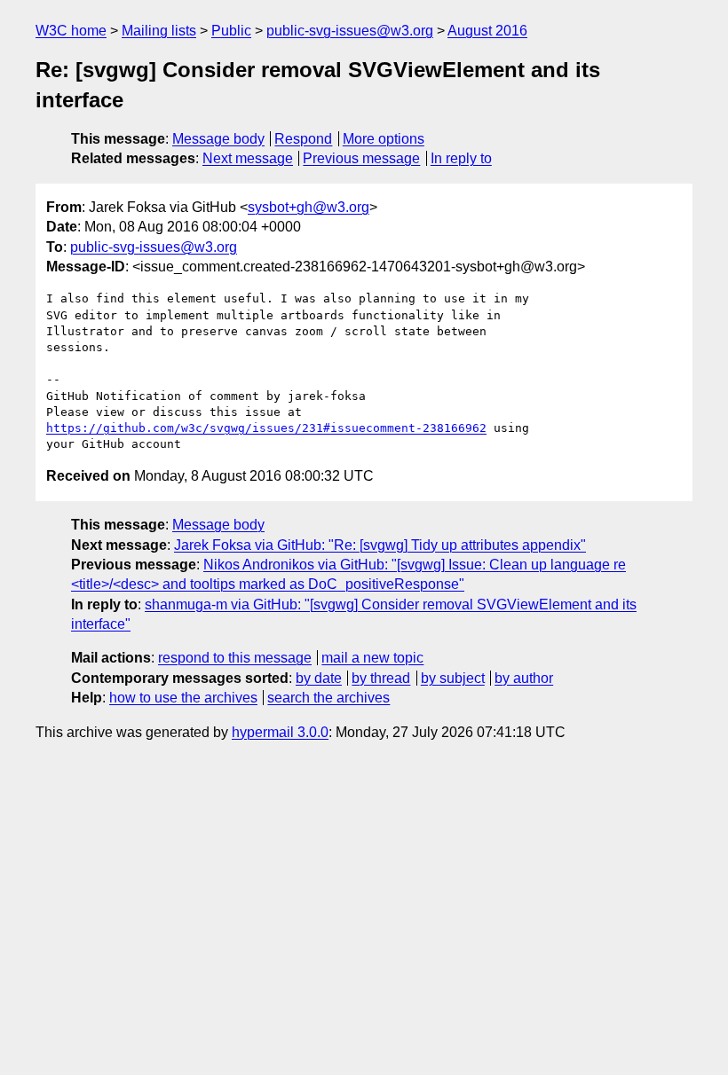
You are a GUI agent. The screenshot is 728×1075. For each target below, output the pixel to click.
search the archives (328, 697)
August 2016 (487, 30)
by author (524, 678)
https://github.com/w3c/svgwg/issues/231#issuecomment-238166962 (266, 428)
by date (319, 678)
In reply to (461, 158)
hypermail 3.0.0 (280, 732)
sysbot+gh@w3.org (308, 207)
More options (383, 138)
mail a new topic (372, 657)
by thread (381, 678)
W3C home (71, 30)
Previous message (361, 158)
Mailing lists (159, 30)
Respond (303, 138)
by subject (453, 678)
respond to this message (235, 657)
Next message (247, 158)
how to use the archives (183, 697)
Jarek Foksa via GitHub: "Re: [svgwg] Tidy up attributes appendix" (380, 545)
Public (231, 30)
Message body (218, 138)
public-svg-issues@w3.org (349, 30)
